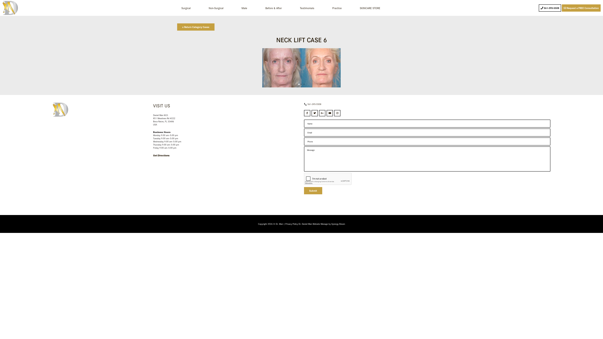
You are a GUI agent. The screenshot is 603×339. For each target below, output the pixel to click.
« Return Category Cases (195, 27)
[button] (299, 84)
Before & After (273, 8)
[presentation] (328, 179)
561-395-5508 (314, 104)
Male (244, 8)
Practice (337, 8)
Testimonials (307, 8)
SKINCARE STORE (370, 8)
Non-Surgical (216, 8)
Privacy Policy (291, 224)
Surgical (186, 8)
